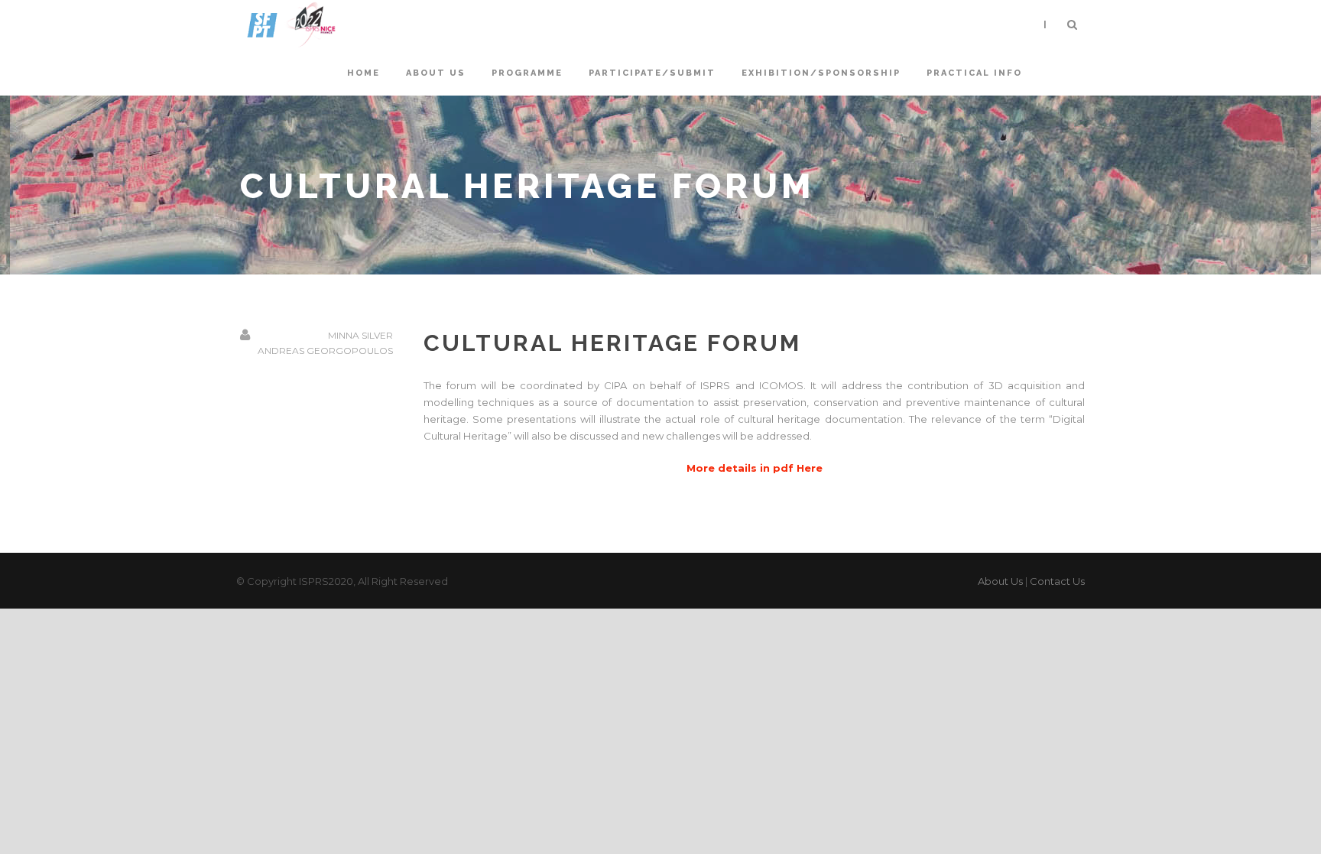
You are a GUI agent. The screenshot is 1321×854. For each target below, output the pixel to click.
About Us (1000, 581)
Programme (527, 73)
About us (436, 73)
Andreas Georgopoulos (325, 350)
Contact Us (1057, 581)
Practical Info (974, 73)
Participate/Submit (652, 73)
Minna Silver (360, 335)
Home (363, 73)
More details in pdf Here (754, 468)
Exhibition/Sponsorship (821, 73)
